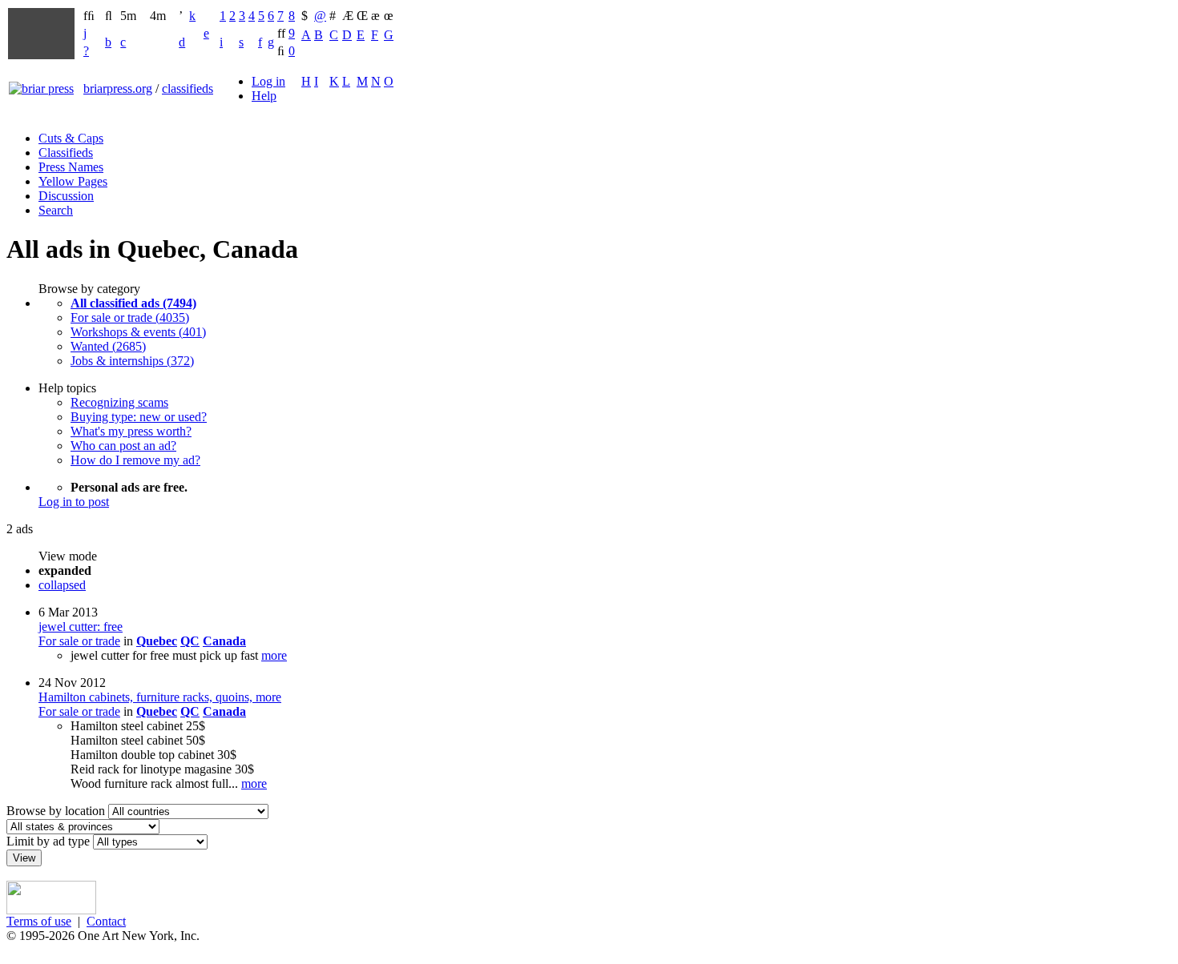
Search (55, 210)
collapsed (62, 585)
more (274, 655)
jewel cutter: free (80, 626)
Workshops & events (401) (138, 332)
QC (190, 641)
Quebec (156, 641)
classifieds (187, 88)
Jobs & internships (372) (132, 361)
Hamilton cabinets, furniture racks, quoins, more (159, 697)
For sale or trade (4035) (130, 317)
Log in (268, 81)
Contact (106, 921)
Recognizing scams (119, 402)
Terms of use (38, 921)
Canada (224, 641)
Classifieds (65, 152)
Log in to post (73, 501)
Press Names (70, 167)
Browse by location (55, 810)
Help (264, 95)
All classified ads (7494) (133, 303)
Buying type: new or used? (139, 417)
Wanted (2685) (108, 346)
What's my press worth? (131, 431)
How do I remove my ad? (135, 460)
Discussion (66, 196)
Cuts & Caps (70, 138)
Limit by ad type (48, 841)
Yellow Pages (72, 181)
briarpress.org (117, 88)
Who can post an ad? (123, 445)
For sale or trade (79, 641)
